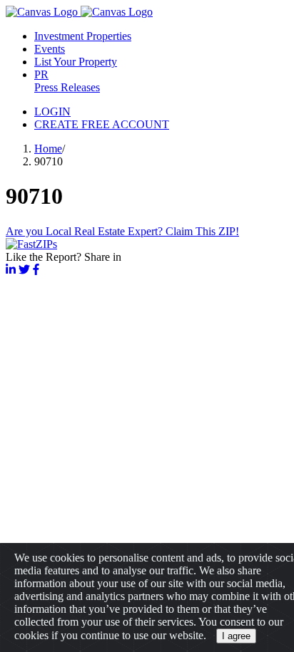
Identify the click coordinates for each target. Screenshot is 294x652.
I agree (236, 636)
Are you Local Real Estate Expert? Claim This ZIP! (122, 231)
